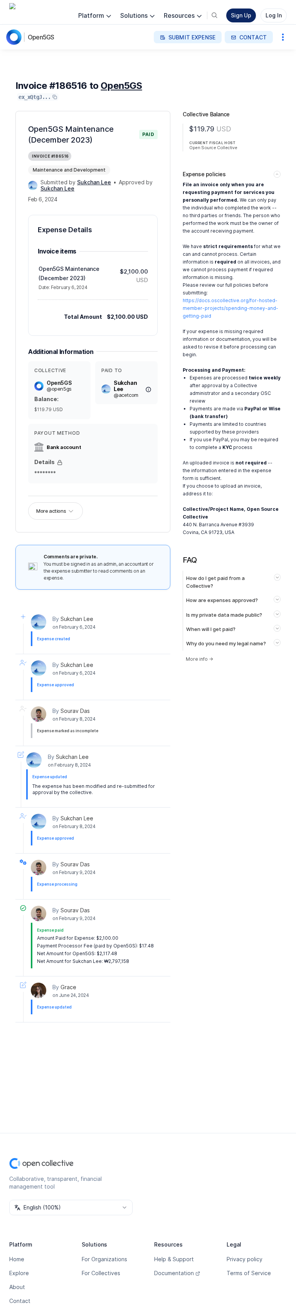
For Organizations (104, 1259)
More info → (199, 659)
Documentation (174, 1273)
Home (16, 1259)
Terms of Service (249, 1273)
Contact (19, 1301)
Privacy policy (244, 1259)
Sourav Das (75, 711)
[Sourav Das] (38, 714)
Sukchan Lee (77, 619)
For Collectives (101, 1273)
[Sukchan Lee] (32, 185)
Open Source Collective (213, 147)
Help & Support (174, 1259)
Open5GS (41, 37)
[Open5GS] (15, 37)
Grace (68, 987)
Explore (19, 1273)
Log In (274, 15)
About (17, 1287)
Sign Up (241, 15)
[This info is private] (59, 462)
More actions (51, 511)
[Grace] (38, 990)
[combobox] (71, 1207)
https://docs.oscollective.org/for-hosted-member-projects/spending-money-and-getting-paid (230, 308)
